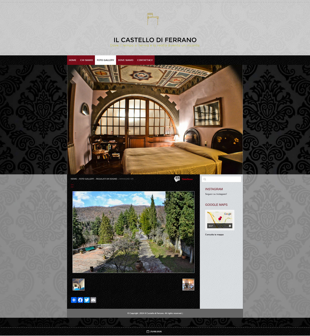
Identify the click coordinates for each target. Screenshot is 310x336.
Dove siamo (125, 60)
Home (72, 60)
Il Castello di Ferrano (155, 40)
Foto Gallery (105, 60)
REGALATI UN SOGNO (106, 179)
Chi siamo (86, 60)
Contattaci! (145, 60)
